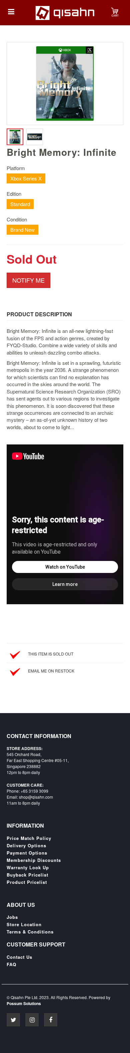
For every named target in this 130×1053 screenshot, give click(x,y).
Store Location (24, 924)
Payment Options (27, 853)
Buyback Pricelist (27, 875)
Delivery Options (26, 846)
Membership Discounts (34, 860)
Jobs (12, 917)
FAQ (11, 964)
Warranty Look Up (28, 868)
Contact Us (19, 957)
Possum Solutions (24, 1003)
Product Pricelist (27, 882)
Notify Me (28, 280)
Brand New (22, 229)
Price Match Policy (29, 838)
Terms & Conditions (30, 932)
